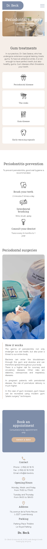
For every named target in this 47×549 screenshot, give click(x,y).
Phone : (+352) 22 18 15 (23, 467)
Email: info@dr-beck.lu (23, 473)
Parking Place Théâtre (23, 524)
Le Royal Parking (23, 527)
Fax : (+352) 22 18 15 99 (23, 470)
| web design (32, 539)
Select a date (23, 440)
